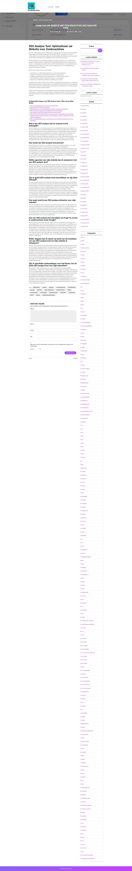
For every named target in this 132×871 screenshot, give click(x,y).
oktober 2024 (85, 184)
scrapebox (84, 603)
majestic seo (85, 510)
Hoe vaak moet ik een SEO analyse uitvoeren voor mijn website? (45, 112)
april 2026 (84, 120)
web (83, 784)
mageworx (84, 503)
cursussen (84, 329)
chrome (83, 311)
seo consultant (85, 649)
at (82, 287)
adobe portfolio (85, 248)
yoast (83, 844)
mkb (83, 525)
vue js (83, 773)
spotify (83, 716)
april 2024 (84, 205)
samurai (84, 596)
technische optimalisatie (87, 730)
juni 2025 (84, 155)
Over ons (50, 6)
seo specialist (85, 677)
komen (83, 482)
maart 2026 (84, 123)
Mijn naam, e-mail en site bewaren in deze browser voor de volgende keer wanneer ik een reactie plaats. (51, 345)
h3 (82, 432)
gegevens (32, 289)
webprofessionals (86, 798)
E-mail (32, 330)
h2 (82, 429)
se (82, 606)
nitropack (84, 535)
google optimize (85, 404)
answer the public (86, 279)
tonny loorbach (85, 741)
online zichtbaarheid (49, 289)
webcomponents (85, 787)
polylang (84, 567)
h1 (82, 425)
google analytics (86, 397)
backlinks (51, 287)
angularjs (84, 276)
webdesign (84, 791)
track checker (85, 745)
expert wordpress (86, 368)
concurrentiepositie (60, 287)
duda (83, 354)
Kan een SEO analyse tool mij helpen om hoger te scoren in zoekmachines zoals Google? (51, 114)
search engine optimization (88, 624)
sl (82, 709)
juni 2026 (84, 112)
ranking (69, 289)
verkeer (31, 295)
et (82, 361)
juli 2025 (84, 152)
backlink (84, 294)
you (82, 851)
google (83, 390)
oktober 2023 (85, 226)
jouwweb (84, 478)
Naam (32, 324)
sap (82, 599)
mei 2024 (84, 201)
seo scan (84, 674)
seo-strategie (43, 292)
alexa (83, 262)
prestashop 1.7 (85, 574)
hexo (83, 443)
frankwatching (85, 382)
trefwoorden (63, 292)
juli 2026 (84, 109)
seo (83, 631)
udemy (83, 759)
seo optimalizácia (86, 670)
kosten (83, 485)
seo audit (84, 638)
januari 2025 (85, 173)
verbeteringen (72, 292)
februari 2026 (85, 127)
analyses (44, 287)
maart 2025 (84, 166)
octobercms (84, 549)
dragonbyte (84, 343)
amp (83, 272)
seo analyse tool (34, 292)
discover (84, 340)
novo (83, 546)
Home (35, 20)
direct (83, 336)
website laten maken (86, 805)
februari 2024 (85, 212)
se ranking (84, 610)
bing (83, 297)
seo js (83, 667)
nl (82, 539)
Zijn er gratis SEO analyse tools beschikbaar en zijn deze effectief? (46, 110)
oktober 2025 (85, 141)
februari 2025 (85, 169)
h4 (82, 436)
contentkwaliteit (71, 287)
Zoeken (91, 46)
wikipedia (84, 816)
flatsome (84, 379)
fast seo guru (85, 375)
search (83, 617)
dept (83, 333)
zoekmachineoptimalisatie (49, 295)
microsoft (84, 517)
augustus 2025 (85, 148)
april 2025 (84, 162)
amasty (83, 269)
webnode (84, 794)
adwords (84, 251)
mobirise (84, 528)
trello (83, 748)
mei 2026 (84, 116)
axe (82, 290)
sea (82, 613)
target (83, 727)
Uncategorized (45, 20)
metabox (84, 514)
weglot (83, 812)
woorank (84, 826)
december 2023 (85, 219)
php (82, 560)
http (83, 453)
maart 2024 (84, 208)
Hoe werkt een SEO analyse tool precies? (40, 107)
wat (82, 780)
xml (83, 840)
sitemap (84, 706)
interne (83, 457)
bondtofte (63, 31)
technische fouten (53, 292)
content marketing (86, 322)
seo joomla (84, 663)
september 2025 (85, 144)
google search (85, 407)
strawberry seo (85, 723)
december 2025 (85, 134)
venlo (83, 769)
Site (31, 336)
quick (83, 588)
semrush (84, 627)
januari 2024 (85, 215)
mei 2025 (84, 159)
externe (83, 372)
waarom (84, 777)
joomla (83, 471)
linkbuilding (84, 496)
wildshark (84, 819)
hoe (83, 446)
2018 (83, 237)
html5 (83, 450)
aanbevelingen (36, 287)
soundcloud (84, 713)
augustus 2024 (85, 191)
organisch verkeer (60, 289)
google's (84, 422)
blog (83, 304)
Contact (57, 6)
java (83, 464)
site (83, 702)
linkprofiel (39, 289)
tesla (83, 738)
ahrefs (83, 255)
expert (83, 365)
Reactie (32, 309)
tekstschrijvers (85, 734)
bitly (83, 301)
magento (84, 500)
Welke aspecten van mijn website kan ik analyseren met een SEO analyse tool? (49, 109)
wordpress (84, 830)
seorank (84, 695)
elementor (84, 358)
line (82, 493)
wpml (83, 837)
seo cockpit (84, 645)
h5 (82, 439)
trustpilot (84, 752)
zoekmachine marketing (87, 855)
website (38, 295)
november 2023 (85, 223)
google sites (85, 418)
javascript (84, 468)
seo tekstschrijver (86, 681)
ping (83, 564)
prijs (83, 578)
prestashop (84, 571)
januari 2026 (85, 130)
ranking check (85, 592)
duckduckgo (84, 350)
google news (85, 400)
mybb (83, 532)
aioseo (83, 258)
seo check (84, 642)
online (83, 553)
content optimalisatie (87, 326)
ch (82, 308)
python (83, 585)
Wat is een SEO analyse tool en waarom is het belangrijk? (44, 105)
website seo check (86, 809)
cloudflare (84, 315)
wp (82, 833)
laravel (83, 489)
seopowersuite (85, 691)
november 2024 (85, 180)
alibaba (83, 265)
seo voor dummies (86, 688)
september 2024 (85, 187)
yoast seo (84, 848)
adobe (83, 244)
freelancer (84, 386)
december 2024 (85, 176)
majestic (84, 507)
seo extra (84, 659)
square (83, 720)
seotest (83, 698)
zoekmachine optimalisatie (88, 858)
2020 (83, 240)
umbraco (84, 762)
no (82, 542)
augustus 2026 (85, 105)
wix (82, 823)
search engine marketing (87, 620)
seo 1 (83, 635)
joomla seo (84, 475)
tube (83, 755)
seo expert (84, 656)
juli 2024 (84, 194)
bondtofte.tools (34, 10)
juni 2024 (84, 198)
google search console (87, 411)
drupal (83, 347)
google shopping (86, 414)
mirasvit (84, 521)
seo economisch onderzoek (88, 652)
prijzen (83, 581)
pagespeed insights (86, 556)
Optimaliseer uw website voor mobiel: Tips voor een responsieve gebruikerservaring (90, 63)
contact (83, 319)
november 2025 (85, 137)
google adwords (85, 393)
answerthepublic (85, 283)
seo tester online (86, 684)
